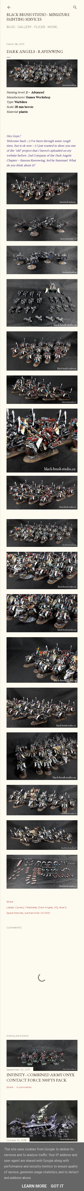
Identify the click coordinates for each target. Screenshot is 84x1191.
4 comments (23, 1087)
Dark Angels (45, 907)
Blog (11, 27)
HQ (56, 907)
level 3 (62, 907)
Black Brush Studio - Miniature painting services (38, 17)
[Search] (75, 6)
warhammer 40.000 (37, 912)
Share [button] (10, 901)
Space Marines (15, 912)
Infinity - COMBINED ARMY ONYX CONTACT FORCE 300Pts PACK (40, 1077)
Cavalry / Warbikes (26, 907)
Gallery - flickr (31, 27)
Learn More (34, 1186)
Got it (57, 1186)
